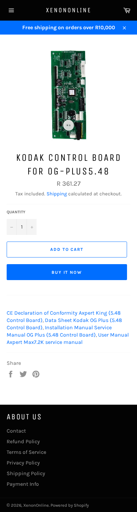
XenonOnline (68, 10)
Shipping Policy (26, 473)
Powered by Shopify (70, 505)
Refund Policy (23, 441)
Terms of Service (26, 452)
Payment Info (23, 484)
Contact (16, 431)
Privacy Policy (23, 463)
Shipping (57, 194)
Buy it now (67, 272)
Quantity (16, 212)
